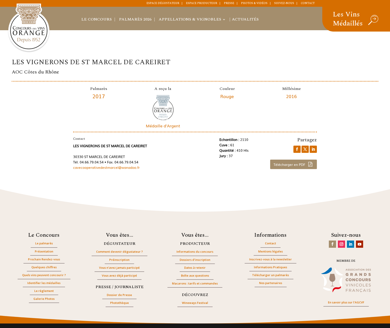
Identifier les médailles (43, 283)
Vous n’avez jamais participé (119, 268)
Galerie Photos (44, 299)
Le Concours (96, 20)
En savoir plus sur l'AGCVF (346, 302)
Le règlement (44, 291)
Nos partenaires (270, 283)
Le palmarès (44, 243)
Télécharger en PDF (290, 164)
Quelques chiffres (44, 267)
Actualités (245, 20)
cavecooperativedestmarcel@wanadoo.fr (106, 167)
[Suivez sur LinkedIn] (350, 244)
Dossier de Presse (119, 295)
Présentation (44, 251)
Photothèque (119, 303)
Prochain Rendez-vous (44, 259)
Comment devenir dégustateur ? (119, 252)
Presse (229, 3)
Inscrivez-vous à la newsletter (270, 259)
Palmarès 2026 (135, 20)
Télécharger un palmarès (270, 275)
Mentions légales (270, 251)
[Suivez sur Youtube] (359, 244)
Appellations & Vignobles (190, 20)
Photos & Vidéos (254, 3)
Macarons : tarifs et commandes (195, 283)
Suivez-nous (284, 3)
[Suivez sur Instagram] (341, 244)
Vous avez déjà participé (119, 275)
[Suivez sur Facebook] (332, 244)
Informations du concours (194, 252)
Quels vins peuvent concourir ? (44, 275)
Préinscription (119, 260)
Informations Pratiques (270, 267)
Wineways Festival (195, 303)
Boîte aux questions (195, 275)
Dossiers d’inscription (195, 260)
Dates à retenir (195, 268)
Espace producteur (201, 3)
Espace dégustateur (162, 3)
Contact (308, 3)
